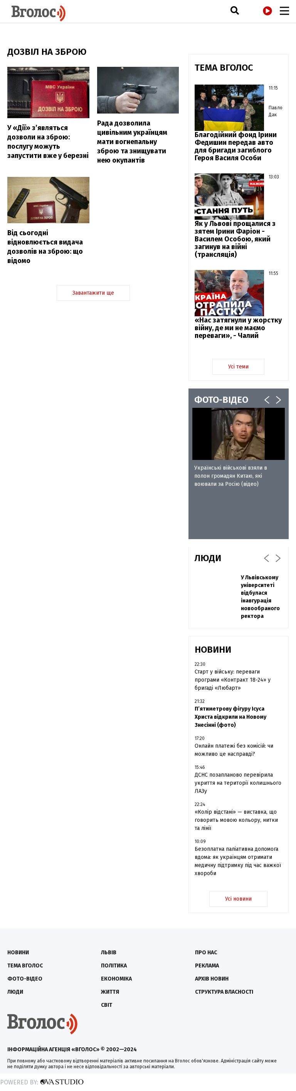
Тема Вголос (25, 965)
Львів (108, 952)
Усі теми (238, 366)
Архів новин (212, 979)
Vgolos (39, 13)
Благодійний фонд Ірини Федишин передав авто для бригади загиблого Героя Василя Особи (236, 146)
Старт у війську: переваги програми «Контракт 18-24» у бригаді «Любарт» (233, 680)
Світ (106, 1005)
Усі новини (238, 899)
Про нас (206, 952)
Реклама (207, 965)
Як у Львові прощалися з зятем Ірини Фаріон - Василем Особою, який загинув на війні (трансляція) (235, 239)
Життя (110, 992)
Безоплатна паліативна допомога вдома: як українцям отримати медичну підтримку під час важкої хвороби (238, 861)
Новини (18, 952)
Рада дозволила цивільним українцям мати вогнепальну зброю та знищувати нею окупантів (132, 142)
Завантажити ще (93, 293)
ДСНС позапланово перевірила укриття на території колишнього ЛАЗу (238, 783)
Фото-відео (24, 979)
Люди (15, 992)
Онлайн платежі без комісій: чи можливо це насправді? (234, 750)
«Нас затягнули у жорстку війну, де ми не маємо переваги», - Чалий (238, 327)
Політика (114, 965)
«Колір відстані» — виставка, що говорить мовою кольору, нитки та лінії (236, 820)
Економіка (116, 979)
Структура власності (224, 992)
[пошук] (234, 10)
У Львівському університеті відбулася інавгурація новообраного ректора (260, 596)
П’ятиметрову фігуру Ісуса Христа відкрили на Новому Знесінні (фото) (230, 717)
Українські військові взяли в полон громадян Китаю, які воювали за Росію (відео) (230, 476)
